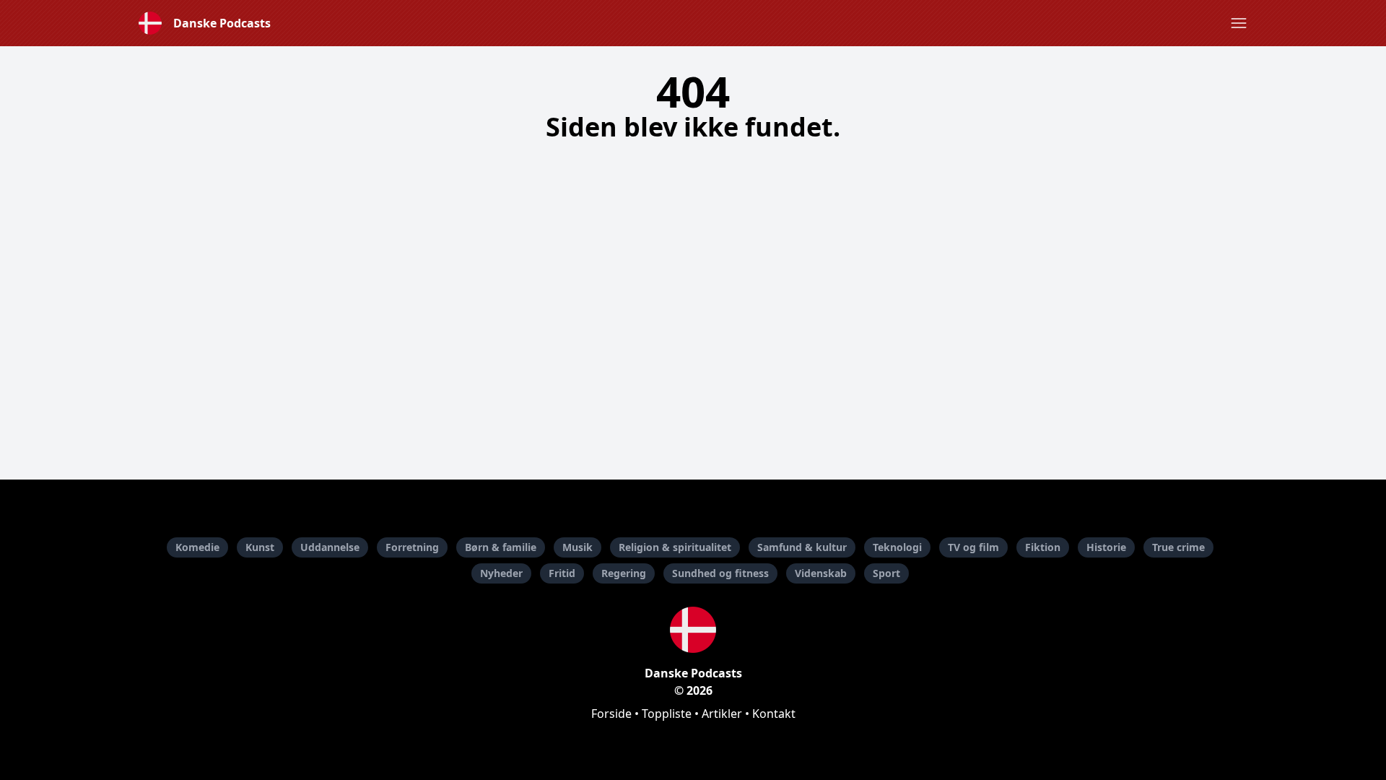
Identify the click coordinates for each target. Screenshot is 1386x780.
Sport (886, 573)
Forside (611, 714)
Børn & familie (500, 547)
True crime (1178, 547)
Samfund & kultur (802, 547)
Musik (577, 547)
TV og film (973, 547)
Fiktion (1042, 547)
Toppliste (667, 714)
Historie (1106, 547)
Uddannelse (329, 547)
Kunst (259, 547)
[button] (1238, 23)
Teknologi (897, 547)
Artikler (722, 714)
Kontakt (774, 714)
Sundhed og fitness (720, 573)
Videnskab (821, 573)
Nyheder (501, 573)
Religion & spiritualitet (675, 547)
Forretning (412, 547)
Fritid (562, 573)
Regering (623, 573)
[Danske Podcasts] (693, 630)
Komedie (197, 547)
